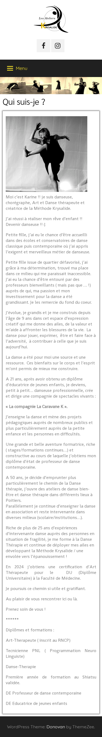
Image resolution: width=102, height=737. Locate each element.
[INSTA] (58, 45)
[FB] (43, 45)
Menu (21, 68)
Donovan (56, 726)
